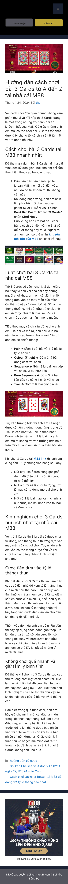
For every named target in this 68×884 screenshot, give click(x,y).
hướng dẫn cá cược (23, 760)
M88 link (39, 458)
